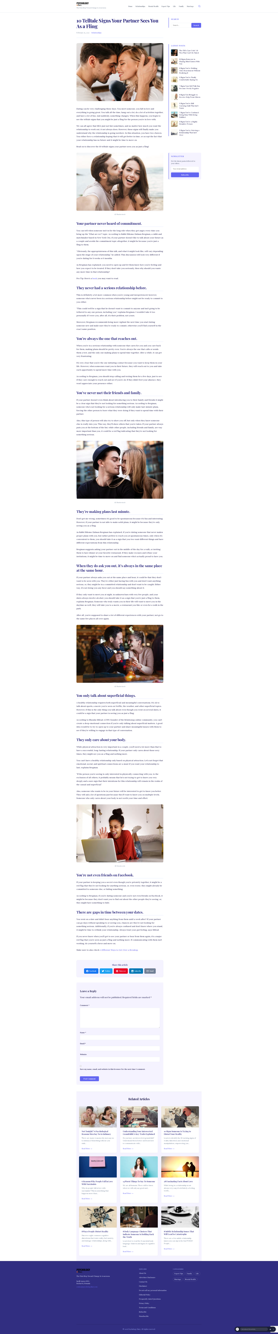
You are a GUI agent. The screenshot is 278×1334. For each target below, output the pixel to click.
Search (196, 25)
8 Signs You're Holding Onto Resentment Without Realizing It (189, 70)
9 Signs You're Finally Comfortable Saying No (188, 78)
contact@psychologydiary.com (86, 1287)
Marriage (190, 6)
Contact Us (143, 1282)
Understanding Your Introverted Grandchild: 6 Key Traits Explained (139, 1132)
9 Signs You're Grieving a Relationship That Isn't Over (189, 132)
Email (83, 1044)
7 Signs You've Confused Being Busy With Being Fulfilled (189, 115)
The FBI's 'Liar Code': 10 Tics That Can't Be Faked (189, 52)
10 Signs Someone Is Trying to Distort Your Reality (177, 1132)
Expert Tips (165, 6)
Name (83, 1033)
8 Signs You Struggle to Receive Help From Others (189, 96)
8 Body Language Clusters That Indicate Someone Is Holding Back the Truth (138, 1234)
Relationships (140, 6)
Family (181, 6)
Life (174, 6)
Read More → (87, 1148)
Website (83, 1054)
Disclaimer (143, 1286)
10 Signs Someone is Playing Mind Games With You (189, 61)
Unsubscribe (144, 1316)
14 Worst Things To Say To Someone (139, 1181)
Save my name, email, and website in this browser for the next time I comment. (112, 1069)
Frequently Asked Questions (150, 1299)
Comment (84, 1005)
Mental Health (153, 6)
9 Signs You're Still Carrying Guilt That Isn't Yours (189, 105)
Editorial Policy (144, 1294)
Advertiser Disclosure (147, 1277)
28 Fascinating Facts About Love (178, 1181)
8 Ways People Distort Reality (95, 1231)
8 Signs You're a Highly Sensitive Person (188, 123)
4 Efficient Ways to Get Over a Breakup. (119, 950)
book (94, 278)
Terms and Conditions (147, 1307)
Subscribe (185, 175)
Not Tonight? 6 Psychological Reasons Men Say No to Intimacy (96, 1132)
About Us (142, 1273)
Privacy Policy (144, 1303)
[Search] (199, 6)
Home (130, 6)
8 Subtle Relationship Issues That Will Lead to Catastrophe (179, 1233)
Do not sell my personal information (153, 1290)
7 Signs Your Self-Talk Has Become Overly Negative (189, 87)
